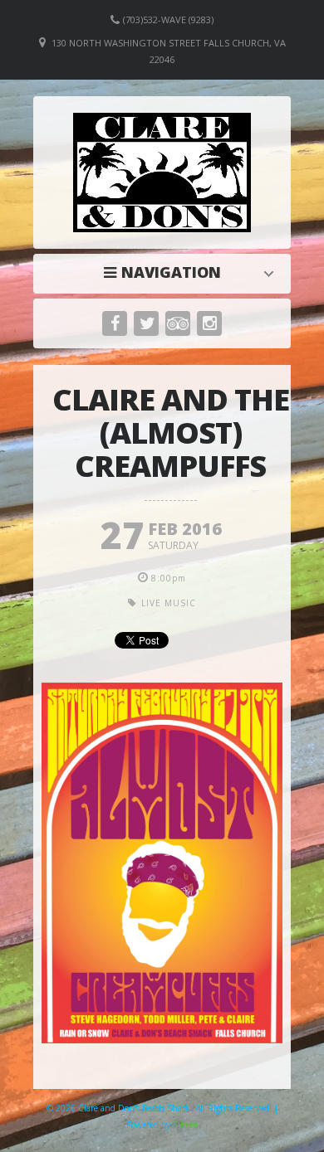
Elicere (185, 1124)
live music (168, 603)
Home (166, 272)
